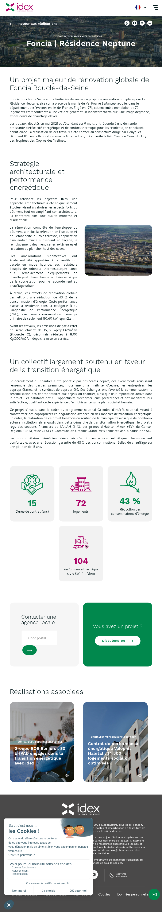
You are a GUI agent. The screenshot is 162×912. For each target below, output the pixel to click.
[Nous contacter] (154, 894)
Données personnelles (133, 894)
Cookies (104, 894)
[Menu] (155, 7)
